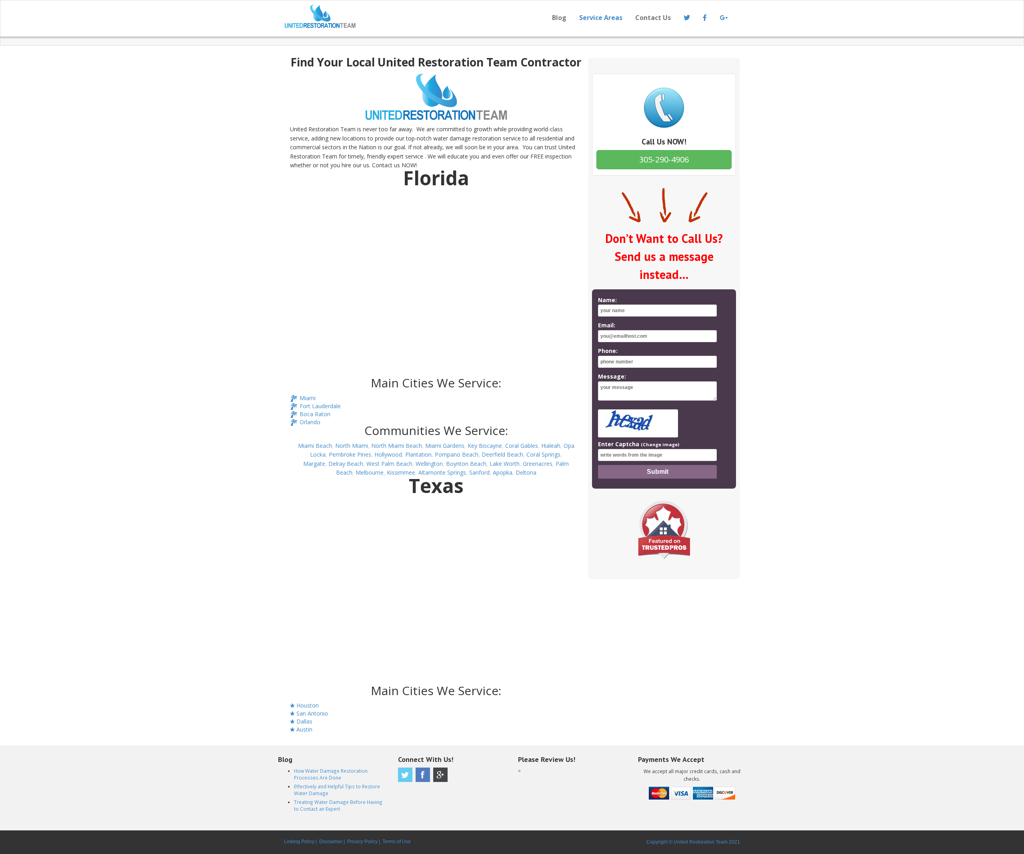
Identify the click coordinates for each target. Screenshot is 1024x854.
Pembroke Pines (350, 454)
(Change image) (660, 444)
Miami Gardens (444, 445)
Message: (612, 376)
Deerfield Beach (502, 454)
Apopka (502, 472)
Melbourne (370, 472)
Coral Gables (521, 445)
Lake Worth (505, 463)
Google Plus (440, 775)
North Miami (351, 445)
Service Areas (600, 17)
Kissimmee (401, 472)
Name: (607, 300)
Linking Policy (299, 841)
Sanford (479, 472)
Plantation (418, 454)
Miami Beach (315, 445)
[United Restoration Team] (395, 16)
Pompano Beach (456, 454)
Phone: (608, 351)
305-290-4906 (664, 159)
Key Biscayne (485, 445)
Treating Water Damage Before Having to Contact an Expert (338, 805)
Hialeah (550, 445)
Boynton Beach (466, 463)
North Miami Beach (396, 445)
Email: (606, 325)
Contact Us (653, 17)
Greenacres (537, 463)
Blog (559, 17)
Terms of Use (396, 841)
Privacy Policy (362, 841)
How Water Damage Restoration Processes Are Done (331, 774)
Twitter (405, 775)
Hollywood (388, 454)
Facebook (423, 775)
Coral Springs (543, 454)
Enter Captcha (638, 444)
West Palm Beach (389, 463)
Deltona (526, 472)
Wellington (429, 463)
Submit (657, 471)
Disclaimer (330, 841)
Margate (314, 463)
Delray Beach (345, 463)
